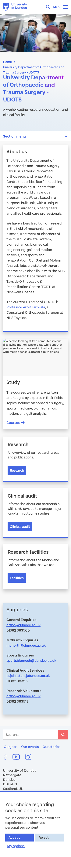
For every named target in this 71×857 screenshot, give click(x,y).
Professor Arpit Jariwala (25, 307)
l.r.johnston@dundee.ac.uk (28, 675)
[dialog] (35, 824)
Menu (57, 7)
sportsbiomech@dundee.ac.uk (31, 660)
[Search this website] (49, 7)
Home (7, 62)
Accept (14, 837)
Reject (44, 837)
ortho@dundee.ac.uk (23, 625)
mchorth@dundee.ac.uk (26, 645)
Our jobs (10, 746)
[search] (63, 734)
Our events (30, 746)
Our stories (51, 746)
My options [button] (16, 846)
